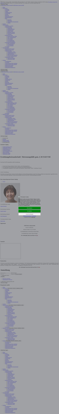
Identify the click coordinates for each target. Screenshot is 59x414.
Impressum (34, 215)
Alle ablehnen (29, 211)
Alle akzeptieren (29, 208)
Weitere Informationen (27, 215)
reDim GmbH (33, 217)
